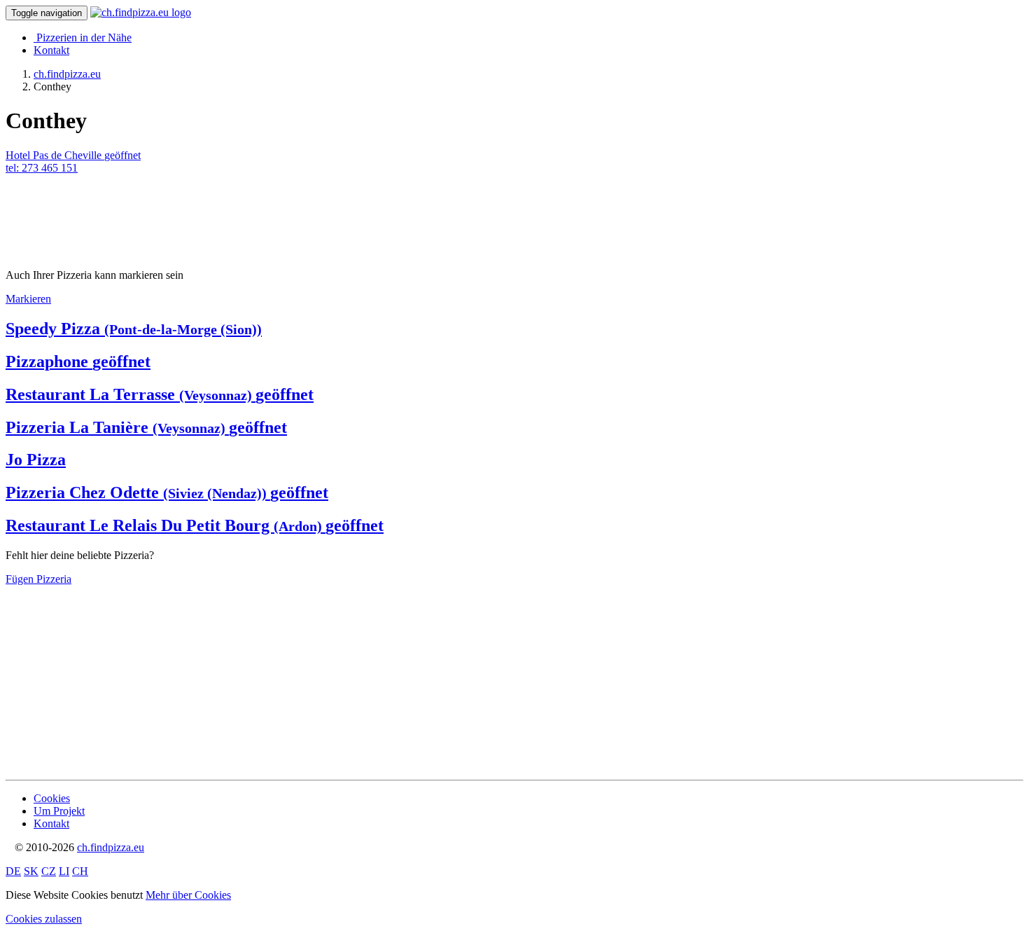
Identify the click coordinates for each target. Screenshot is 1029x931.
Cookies (52, 798)
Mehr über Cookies (188, 895)
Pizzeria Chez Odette (167, 492)
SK (31, 871)
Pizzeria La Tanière (146, 427)
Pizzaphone (78, 361)
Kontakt (51, 50)
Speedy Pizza (134, 328)
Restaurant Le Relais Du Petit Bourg (195, 525)
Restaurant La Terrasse (160, 394)
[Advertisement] (118, 209)
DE (13, 871)
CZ (48, 871)
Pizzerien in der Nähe (84, 37)
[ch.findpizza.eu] (140, 12)
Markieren (28, 299)
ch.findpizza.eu (110, 847)
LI (64, 871)
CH (80, 871)
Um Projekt (59, 811)
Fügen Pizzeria (38, 579)
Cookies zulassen (44, 919)
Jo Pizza (36, 459)
